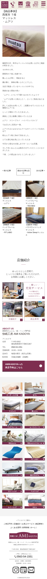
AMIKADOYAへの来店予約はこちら (14, 366)
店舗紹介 (17, 524)
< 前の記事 (6, 171)
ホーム (33, 527)
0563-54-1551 (16, 347)
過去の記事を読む (23, 172)
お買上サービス (28, 524)
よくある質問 (15, 527)
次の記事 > (40, 171)
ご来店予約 (8, 524)
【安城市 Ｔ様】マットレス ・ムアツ (8, 200)
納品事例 (39, 524)
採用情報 (25, 527)
